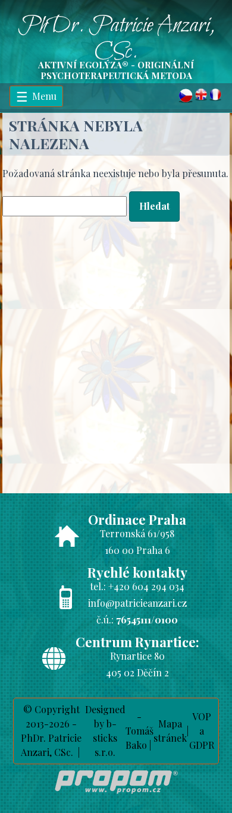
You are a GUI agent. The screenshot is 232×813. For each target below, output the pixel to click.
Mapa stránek (170, 730)
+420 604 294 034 (146, 586)
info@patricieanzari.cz (137, 603)
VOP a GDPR (201, 730)
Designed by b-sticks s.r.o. (105, 730)
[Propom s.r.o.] (116, 796)
